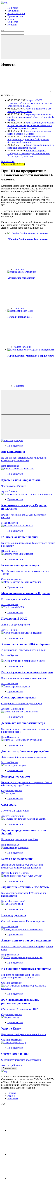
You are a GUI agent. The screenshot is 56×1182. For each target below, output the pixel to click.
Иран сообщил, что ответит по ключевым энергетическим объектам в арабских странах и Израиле (31, 125)
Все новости (7, 161)
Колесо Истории (16, 13)
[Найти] (25, 47)
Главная (11, 1093)
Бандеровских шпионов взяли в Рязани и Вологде (29, 132)
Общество (12, 21)
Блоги (10, 19)
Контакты (12, 1098)
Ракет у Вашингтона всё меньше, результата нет (29, 110)
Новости (12, 24)
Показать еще (9, 1068)
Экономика (13, 10)
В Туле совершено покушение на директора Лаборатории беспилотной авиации (28, 139)
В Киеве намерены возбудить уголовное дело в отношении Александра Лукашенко (28, 153)
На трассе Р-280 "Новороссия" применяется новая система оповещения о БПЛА (29, 103)
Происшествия (15, 16)
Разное (11, 1095)
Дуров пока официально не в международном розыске (30, 146)
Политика (12, 8)
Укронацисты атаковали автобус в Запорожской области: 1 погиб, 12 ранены (30, 117)
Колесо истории (22, 347)
